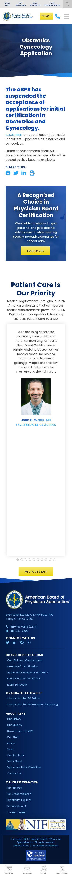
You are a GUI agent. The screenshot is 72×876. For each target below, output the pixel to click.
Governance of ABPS (20, 731)
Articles (11, 743)
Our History (14, 719)
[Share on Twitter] (15, 173)
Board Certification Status (23, 678)
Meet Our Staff (36, 572)
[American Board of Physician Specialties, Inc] (18, 16)
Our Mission (14, 725)
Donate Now (15, 806)
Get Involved (21, 4)
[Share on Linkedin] (23, 173)
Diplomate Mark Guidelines (24, 767)
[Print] (32, 173)
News (10, 749)
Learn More (35, 251)
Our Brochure (15, 755)
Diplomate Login (46, 16)
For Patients (35, 4)
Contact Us (14, 773)
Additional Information (45, 845)
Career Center (16, 812)
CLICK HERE (14, 135)
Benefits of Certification (22, 666)
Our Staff (13, 737)
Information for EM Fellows (24, 698)
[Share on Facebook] (8, 173)
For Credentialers (52, 4)
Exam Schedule (17, 684)
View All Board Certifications (25, 660)
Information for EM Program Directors (31, 704)
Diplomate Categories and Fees (27, 672)
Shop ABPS (7, 4)
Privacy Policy (21, 845)
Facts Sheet (14, 761)
